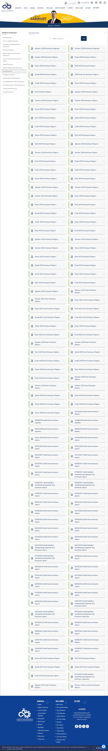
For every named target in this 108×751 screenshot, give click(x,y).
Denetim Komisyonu (8, 50)
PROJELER (49, 8)
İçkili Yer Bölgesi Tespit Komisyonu (12, 67)
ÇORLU (26, 8)
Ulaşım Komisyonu (8, 92)
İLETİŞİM (87, 8)
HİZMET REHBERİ (60, 8)
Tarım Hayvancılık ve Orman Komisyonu (14, 85)
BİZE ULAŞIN (79, 8)
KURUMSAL (40, 8)
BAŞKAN (32, 8)
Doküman (57, 25)
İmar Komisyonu (7, 71)
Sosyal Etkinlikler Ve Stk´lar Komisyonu (13, 81)
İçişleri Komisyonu (8, 64)
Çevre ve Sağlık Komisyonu (10, 41)
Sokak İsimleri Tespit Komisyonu (12, 78)
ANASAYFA (18, 8)
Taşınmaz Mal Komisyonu (10, 88)
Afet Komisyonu (7, 37)
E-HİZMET (70, 8)
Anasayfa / (51, 25)
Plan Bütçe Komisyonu (9, 74)
